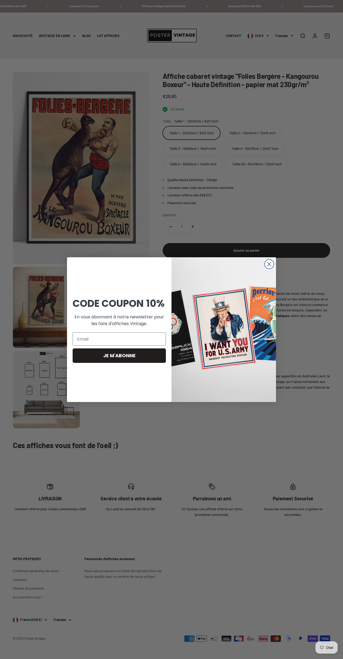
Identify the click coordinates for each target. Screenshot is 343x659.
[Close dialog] (269, 264)
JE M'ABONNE (119, 355)
